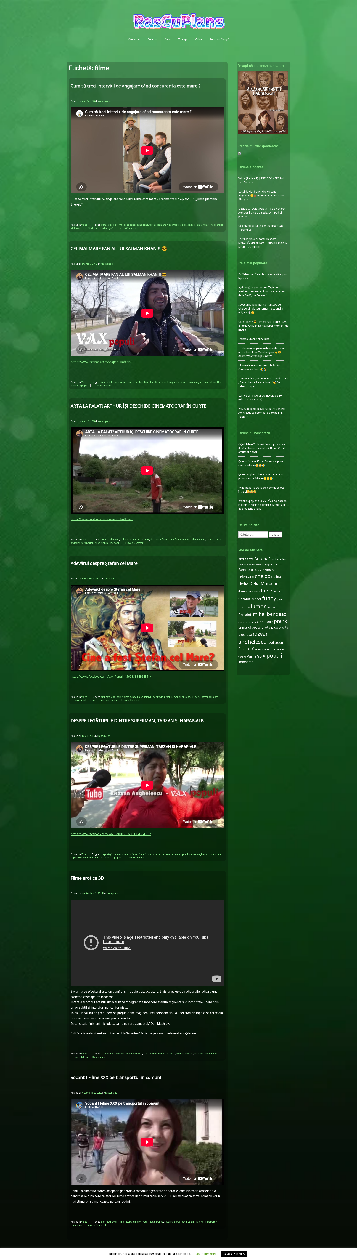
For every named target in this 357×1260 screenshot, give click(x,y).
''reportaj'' (106, 854)
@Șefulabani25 (247, 444)
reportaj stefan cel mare (205, 696)
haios (140, 696)
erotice (147, 1053)
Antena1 (262, 558)
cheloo (263, 576)
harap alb (157, 854)
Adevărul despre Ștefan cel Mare (104, 563)
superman (88, 857)
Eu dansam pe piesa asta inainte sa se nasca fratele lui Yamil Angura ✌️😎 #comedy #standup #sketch (261, 352)
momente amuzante (248, 622)
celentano (246, 576)
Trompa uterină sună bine (253, 339)
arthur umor (143, 539)
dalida (276, 576)
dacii (113, 696)
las (268, 607)
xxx (80, 1225)
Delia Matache (264, 583)
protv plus (269, 627)
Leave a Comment (127, 228)
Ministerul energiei (213, 224)
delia (243, 583)
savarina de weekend (175, 1221)
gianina (244, 607)
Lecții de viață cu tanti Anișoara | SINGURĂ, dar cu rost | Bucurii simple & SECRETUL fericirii (262, 243)
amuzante (246, 559)
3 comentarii (99, 1057)
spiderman (216, 854)
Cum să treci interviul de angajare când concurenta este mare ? (136, 86)
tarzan (98, 857)
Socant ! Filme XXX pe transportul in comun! (116, 1077)
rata (248, 634)
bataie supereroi (122, 854)
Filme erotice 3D (87, 878)
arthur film (113, 539)
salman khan (215, 382)
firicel (256, 599)
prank (184, 382)
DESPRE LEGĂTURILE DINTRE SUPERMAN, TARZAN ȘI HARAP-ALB (137, 720)
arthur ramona (128, 539)
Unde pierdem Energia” (100, 228)
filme (199, 224)
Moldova (75, 228)
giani (279, 599)
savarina (199, 1053)
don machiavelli (134, 1053)
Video (198, 39)
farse (135, 382)
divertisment (124, 382)
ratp (151, 1221)
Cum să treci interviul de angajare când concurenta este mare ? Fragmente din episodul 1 (148, 224)
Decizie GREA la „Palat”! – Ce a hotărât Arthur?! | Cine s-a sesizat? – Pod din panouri (261, 212)
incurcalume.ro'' (184, 1053)
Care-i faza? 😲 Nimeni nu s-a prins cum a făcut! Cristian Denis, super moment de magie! (263, 325)
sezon (279, 642)
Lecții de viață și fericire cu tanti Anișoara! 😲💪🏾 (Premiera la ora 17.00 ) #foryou (262, 195)
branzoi (268, 570)
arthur (104, 539)
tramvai (200, 1221)
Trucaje (182, 39)
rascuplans (105, 101)
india (176, 382)
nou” (263, 622)
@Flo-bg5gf (245, 487)
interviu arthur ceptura (193, 539)
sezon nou (260, 649)
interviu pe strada (153, 696)
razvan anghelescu (198, 382)
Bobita (258, 570)
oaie (270, 622)
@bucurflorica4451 (249, 461)
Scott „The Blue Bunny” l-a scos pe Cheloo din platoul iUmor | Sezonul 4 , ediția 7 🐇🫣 (261, 308)
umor (73, 385)
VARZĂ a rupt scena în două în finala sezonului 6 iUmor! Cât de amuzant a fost (262, 448)
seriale (83, 700)
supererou (76, 857)
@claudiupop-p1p (248, 501)
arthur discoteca (255, 564)
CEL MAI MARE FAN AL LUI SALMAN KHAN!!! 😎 (119, 248)
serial (84, 228)
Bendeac (246, 569)
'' (101, 1053)
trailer (106, 857)
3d (104, 1053)
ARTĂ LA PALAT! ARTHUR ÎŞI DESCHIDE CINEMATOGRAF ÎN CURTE (138, 406)
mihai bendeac (269, 614)
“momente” (246, 662)
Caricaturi (134, 39)
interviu (167, 854)
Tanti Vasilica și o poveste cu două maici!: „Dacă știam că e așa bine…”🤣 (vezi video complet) (263, 382)
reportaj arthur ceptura (96, 542)
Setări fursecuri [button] (206, 1254)
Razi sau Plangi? (219, 39)
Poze (167, 39)
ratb (145, 1221)
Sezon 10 (246, 648)
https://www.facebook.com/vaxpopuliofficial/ (102, 362)
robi (270, 642)
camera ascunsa (116, 1053)
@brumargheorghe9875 (252, 474)
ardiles (275, 559)
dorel (257, 591)
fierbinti (244, 599)
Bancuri (152, 39)
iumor (258, 606)
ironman (176, 854)
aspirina (270, 564)
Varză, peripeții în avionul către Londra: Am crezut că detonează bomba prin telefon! (261, 412)
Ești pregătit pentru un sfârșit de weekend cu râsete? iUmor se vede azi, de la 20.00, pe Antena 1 (261, 291)
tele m (84, 1057)
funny (170, 382)
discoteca (155, 539)
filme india (160, 382)
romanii (75, 700)
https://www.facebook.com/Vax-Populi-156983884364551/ (111, 676)
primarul (244, 627)
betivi (114, 382)
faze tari (143, 382)
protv (256, 627)
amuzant (105, 382)
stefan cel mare (96, 700)
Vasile (251, 656)
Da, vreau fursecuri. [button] (234, 1254)
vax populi (82, 385)
